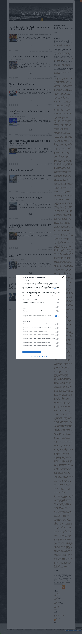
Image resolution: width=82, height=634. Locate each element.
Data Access (41, 356)
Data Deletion (34, 356)
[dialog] (41, 317)
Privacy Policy (48, 356)
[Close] (63, 277)
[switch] (57, 302)
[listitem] (41, 299)
